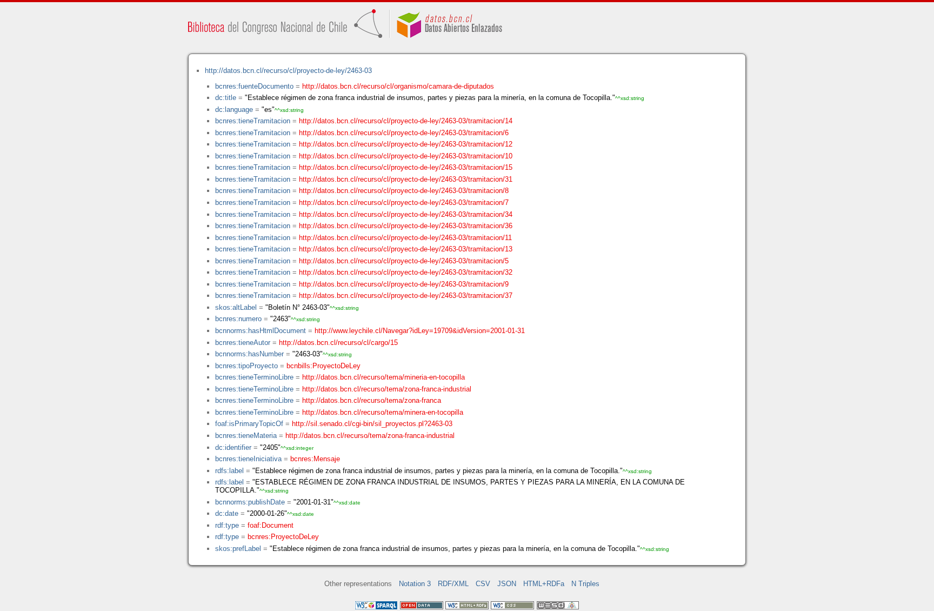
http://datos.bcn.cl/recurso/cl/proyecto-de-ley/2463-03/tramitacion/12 (405, 144)
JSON (506, 584)
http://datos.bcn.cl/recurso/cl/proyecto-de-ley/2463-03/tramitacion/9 (404, 284)
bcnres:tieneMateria (246, 435)
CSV (483, 584)
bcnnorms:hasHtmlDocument (260, 331)
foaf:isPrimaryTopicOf (249, 424)
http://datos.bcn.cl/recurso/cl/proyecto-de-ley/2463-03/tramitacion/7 (404, 202)
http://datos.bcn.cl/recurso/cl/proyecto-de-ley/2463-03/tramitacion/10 (405, 156)
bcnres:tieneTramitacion (252, 121)
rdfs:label (229, 471)
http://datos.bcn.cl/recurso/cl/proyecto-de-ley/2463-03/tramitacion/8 (404, 191)
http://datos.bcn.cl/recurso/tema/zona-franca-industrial (386, 389)
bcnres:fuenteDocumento (254, 86)
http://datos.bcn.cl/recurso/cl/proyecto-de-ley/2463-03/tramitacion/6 (404, 133)
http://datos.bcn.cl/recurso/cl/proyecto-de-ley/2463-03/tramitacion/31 (405, 179)
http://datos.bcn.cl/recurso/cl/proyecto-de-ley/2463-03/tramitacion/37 (405, 295)
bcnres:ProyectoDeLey (283, 537)
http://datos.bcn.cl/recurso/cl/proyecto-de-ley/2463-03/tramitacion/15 (405, 167)
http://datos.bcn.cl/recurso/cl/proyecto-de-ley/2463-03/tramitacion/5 (404, 261)
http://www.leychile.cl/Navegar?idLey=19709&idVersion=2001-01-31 (420, 331)
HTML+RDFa (543, 584)
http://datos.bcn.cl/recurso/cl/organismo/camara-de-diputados (398, 86)
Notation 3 (415, 584)
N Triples (585, 584)
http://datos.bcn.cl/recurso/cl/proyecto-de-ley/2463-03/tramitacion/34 (405, 214)
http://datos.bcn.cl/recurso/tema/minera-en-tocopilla (382, 412)
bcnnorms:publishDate (250, 502)
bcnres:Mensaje (315, 459)
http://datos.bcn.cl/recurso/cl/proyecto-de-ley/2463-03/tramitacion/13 (405, 249)
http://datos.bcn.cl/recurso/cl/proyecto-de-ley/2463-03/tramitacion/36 (405, 226)
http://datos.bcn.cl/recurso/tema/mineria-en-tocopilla (383, 377)
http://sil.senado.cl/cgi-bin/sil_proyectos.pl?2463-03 (372, 424)
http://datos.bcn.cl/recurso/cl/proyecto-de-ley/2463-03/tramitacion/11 (405, 238)
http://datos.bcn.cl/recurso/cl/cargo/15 (338, 342)
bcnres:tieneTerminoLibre (254, 377)
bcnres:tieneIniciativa (248, 459)
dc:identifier (233, 447)
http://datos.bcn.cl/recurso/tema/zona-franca (371, 400)
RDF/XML (453, 584)
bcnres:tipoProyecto (246, 366)
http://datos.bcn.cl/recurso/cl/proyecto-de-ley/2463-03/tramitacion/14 (405, 121)
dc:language (234, 109)
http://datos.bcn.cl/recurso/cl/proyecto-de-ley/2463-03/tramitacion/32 (405, 272)
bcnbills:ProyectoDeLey (323, 366)
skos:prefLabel (238, 548)
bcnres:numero (238, 319)
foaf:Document (270, 525)
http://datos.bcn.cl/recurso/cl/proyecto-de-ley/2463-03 (288, 71)
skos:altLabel (236, 307)
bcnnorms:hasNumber (249, 354)
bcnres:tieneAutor (242, 342)
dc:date (226, 513)
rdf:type (227, 525)
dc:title (225, 98)
